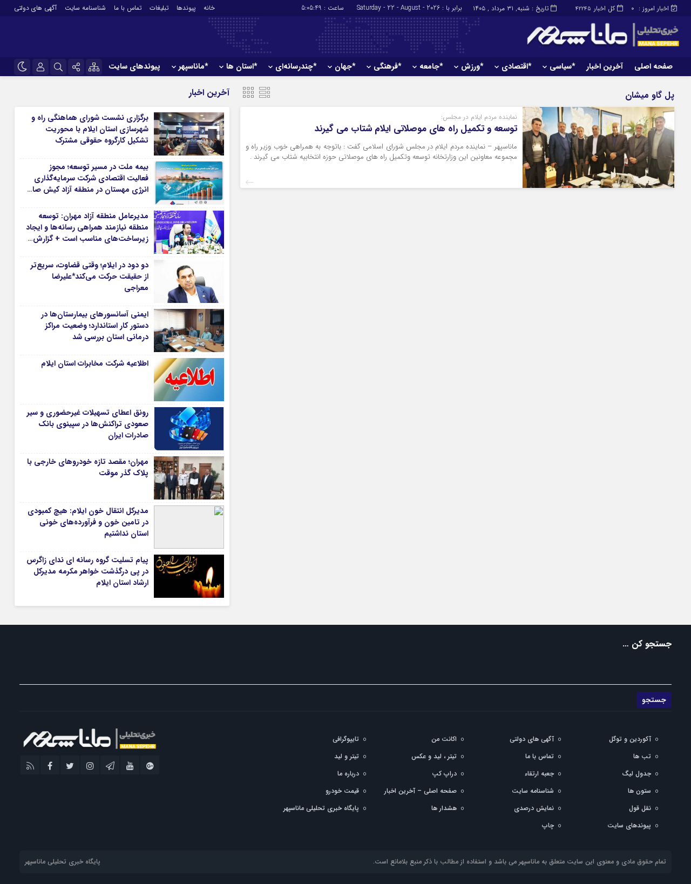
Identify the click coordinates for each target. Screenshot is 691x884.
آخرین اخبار (604, 66)
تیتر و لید (346, 756)
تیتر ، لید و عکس (434, 756)
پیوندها (186, 8)
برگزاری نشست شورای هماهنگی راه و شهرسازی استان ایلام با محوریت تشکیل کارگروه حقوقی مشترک (89, 129)
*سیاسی (562, 66)
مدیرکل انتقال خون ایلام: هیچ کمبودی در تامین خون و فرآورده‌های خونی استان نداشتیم (88, 522)
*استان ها (241, 66)
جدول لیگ (636, 773)
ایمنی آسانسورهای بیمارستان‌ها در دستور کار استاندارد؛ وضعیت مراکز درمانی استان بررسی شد (94, 325)
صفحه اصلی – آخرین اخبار (420, 791)
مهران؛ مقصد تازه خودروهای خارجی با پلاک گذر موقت (87, 467)
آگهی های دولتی (35, 8)
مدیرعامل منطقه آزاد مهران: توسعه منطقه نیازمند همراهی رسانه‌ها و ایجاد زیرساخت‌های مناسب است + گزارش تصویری (87, 233)
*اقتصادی (516, 66)
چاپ (548, 825)
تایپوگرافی (346, 739)
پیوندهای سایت (134, 66)
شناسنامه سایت (85, 8)
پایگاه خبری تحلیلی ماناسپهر (321, 808)
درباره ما (348, 773)
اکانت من (444, 739)
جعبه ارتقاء (539, 773)
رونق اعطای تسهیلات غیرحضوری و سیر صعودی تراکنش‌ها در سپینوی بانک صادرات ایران (87, 424)
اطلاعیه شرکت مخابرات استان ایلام (94, 363)
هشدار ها (444, 808)
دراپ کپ (444, 773)
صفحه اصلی (653, 66)
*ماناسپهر (193, 66)
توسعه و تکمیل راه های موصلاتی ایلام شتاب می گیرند (416, 129)
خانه (209, 8)
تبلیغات (159, 8)
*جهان (345, 66)
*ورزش (472, 66)
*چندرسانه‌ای (295, 66)
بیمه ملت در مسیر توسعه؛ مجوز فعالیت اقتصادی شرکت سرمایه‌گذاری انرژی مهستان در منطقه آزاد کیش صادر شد (87, 184)
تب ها (642, 756)
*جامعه (431, 66)
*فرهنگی (387, 66)
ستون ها (639, 791)
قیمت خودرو (342, 791)
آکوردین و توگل (630, 739)
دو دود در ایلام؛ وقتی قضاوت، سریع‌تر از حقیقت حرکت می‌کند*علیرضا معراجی (89, 276)
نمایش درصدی (534, 808)
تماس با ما (127, 8)
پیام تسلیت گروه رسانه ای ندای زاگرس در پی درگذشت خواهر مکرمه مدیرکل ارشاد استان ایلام (87, 571)
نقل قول (640, 808)
